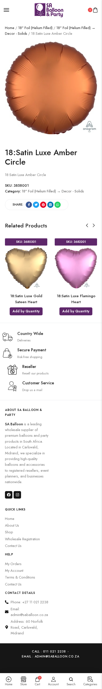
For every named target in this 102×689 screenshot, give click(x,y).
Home (9, 27)
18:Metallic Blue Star (81, 296)
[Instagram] (17, 495)
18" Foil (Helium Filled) (35, 27)
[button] (87, 225)
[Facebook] (8, 495)
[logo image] (49, 9)
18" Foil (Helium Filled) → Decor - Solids (53, 191)
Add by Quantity (31, 311)
